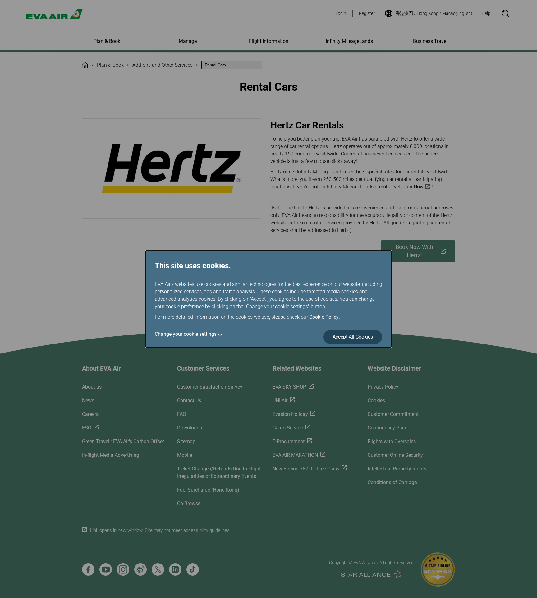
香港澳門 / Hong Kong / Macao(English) (434, 13)
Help (486, 13)
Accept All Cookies (353, 337)
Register (367, 13)
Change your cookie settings (186, 334)
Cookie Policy (324, 317)
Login (341, 13)
